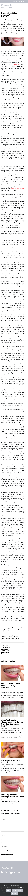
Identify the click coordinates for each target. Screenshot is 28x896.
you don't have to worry (17, 188)
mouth (15, 636)
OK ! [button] (8, 890)
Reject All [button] (14, 893)
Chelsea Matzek (6, 32)
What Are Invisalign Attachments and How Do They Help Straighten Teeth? (12, 723)
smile (4, 636)
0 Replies (20, 34)
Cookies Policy (19, 888)
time (18, 638)
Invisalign (16, 64)
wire (10, 636)
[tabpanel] (12, 41)
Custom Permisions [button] (17, 890)
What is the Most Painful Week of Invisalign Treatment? (11, 685)
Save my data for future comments (11, 850)
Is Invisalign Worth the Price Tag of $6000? (12, 761)
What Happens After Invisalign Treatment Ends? (12, 795)
